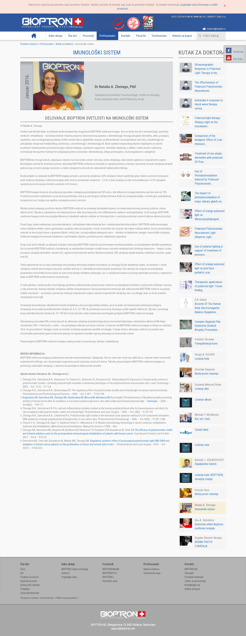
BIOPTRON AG (191, 569)
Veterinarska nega (152, 573)
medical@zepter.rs (216, 28)
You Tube (238, 59)
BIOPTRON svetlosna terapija (74, 569)
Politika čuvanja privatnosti (66, 598)
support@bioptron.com (123, 628)
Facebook (238, 51)
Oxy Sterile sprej (109, 581)
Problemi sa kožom (29, 577)
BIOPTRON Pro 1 (109, 573)
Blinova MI (89, 397)
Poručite (141, 35)
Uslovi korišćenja (46, 598)
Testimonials (159, 35)
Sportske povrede (28, 581)
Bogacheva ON (30, 397)
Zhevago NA (60, 397)
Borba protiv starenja (30, 585)
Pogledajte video (69, 577)
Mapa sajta (199, 17)
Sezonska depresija (29, 592)
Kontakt (125, 35)
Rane (22, 569)
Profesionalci (107, 35)
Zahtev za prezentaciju (195, 581)
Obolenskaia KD (75, 397)
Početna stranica (29, 44)
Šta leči (72, 35)
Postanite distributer (194, 577)
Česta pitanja (185, 17)
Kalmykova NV (103, 397)
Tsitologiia (152, 401)
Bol (21, 573)
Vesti (174, 17)
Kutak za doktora (64, 44)
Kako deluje (55, 35)
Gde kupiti (189, 573)
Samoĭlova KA (46, 397)
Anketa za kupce (182, 35)
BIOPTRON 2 (108, 577)
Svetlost (65, 573)
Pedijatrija (25, 589)
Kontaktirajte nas (192, 585)
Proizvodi (88, 35)
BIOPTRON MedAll (110, 569)
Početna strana (34, 35)
